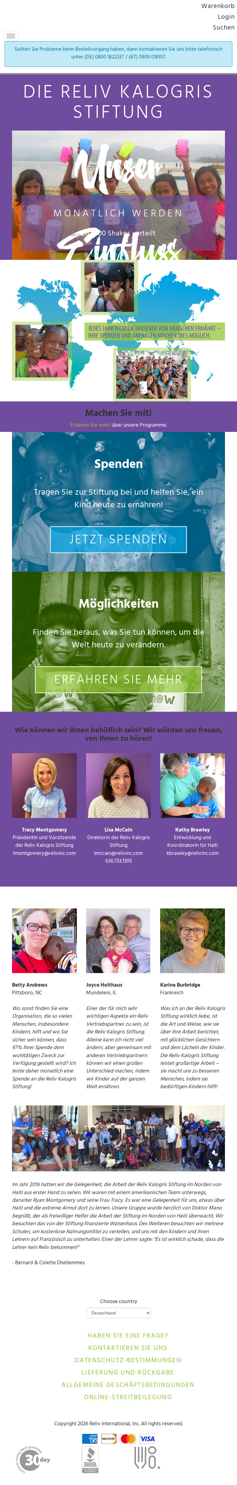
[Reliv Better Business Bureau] (90, 1460)
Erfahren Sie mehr (91, 426)
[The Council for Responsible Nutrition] (147, 1459)
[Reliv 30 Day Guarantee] (33, 1460)
